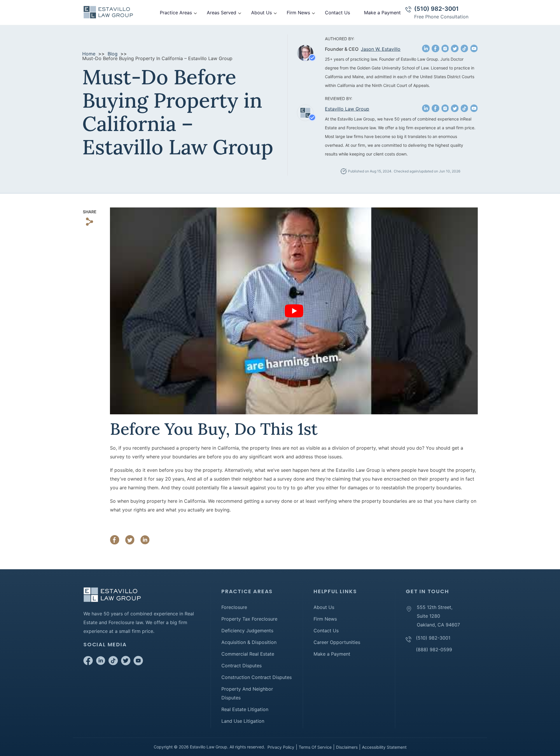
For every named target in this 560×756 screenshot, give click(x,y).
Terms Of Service (315, 747)
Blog (113, 54)
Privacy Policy (280, 747)
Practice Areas (176, 12)
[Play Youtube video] (294, 310)
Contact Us (337, 12)
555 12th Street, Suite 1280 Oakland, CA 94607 (438, 616)
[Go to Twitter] (125, 663)
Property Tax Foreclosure (249, 619)
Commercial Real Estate (247, 654)
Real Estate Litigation (244, 709)
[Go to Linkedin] (100, 663)
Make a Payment (382, 12)
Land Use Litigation (242, 721)
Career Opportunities (337, 642)
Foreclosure (234, 607)
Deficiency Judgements (247, 630)
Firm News (298, 12)
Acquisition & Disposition (248, 642)
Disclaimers (347, 747)
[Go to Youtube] (138, 663)
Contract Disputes (241, 665)
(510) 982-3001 (436, 8)
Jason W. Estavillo (380, 49)
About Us (261, 12)
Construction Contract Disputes (256, 677)
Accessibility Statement (384, 747)
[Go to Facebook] (88, 663)
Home (88, 54)
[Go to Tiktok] (113, 663)
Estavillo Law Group (347, 109)
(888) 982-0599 (434, 649)
